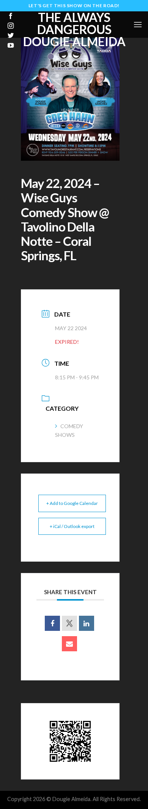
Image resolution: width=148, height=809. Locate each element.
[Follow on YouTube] (11, 45)
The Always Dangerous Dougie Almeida (74, 29)
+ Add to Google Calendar (72, 503)
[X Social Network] (69, 623)
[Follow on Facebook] (11, 16)
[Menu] (137, 24)
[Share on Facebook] (52, 623)
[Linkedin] (86, 623)
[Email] (69, 643)
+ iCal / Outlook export (72, 526)
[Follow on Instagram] (11, 26)
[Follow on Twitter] (11, 36)
